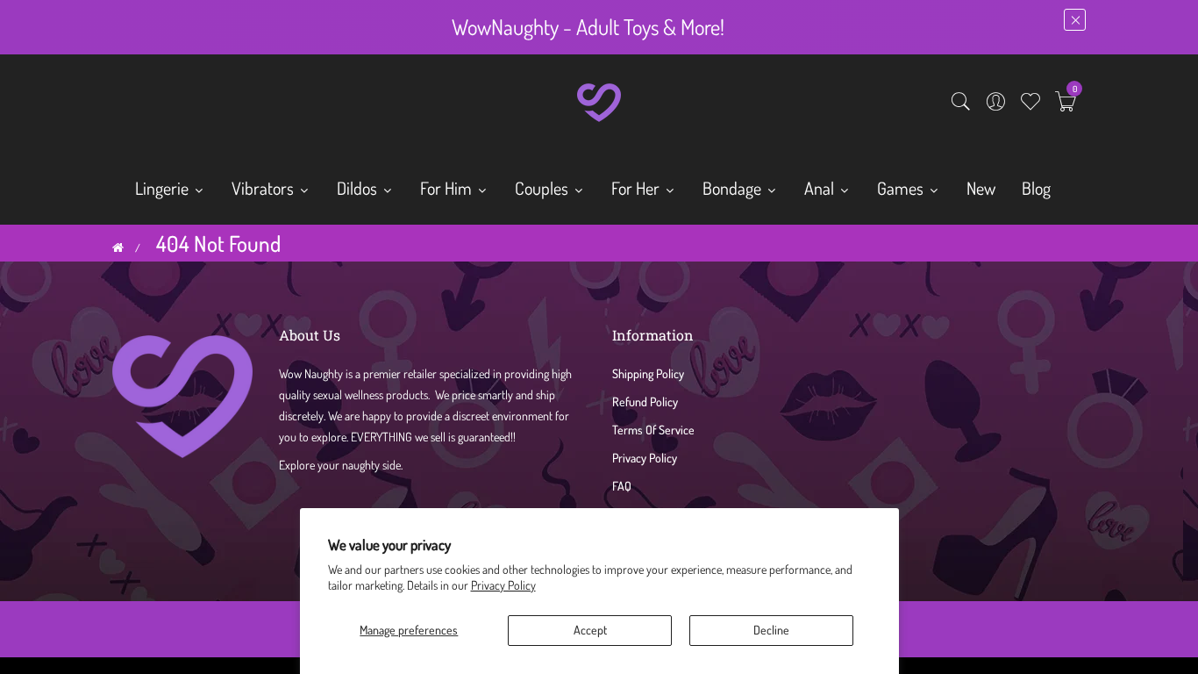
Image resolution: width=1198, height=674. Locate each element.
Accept (590, 629)
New (980, 187)
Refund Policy (645, 401)
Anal (821, 187)
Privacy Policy (503, 584)
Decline (771, 629)
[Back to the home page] (118, 247)
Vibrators (264, 187)
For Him (447, 187)
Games (902, 187)
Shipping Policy (648, 373)
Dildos (359, 187)
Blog (1036, 187)
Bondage (733, 187)
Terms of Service (653, 429)
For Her (637, 187)
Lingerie (163, 187)
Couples (543, 187)
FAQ (621, 485)
